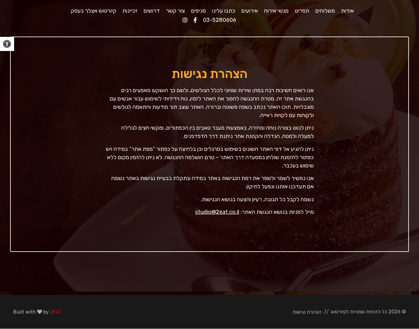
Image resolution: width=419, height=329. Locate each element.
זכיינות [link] (129, 10)
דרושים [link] (152, 10)
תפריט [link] (302, 10)
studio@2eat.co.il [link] (217, 212)
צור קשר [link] (175, 10)
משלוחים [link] (325, 10)
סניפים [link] (198, 10)
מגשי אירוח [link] (276, 10)
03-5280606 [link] (219, 20)
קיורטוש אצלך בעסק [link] (93, 10)
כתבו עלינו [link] (223, 10)
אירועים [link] (249, 10)
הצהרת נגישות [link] (307, 312)
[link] (7, 44)
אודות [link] (347, 10)
